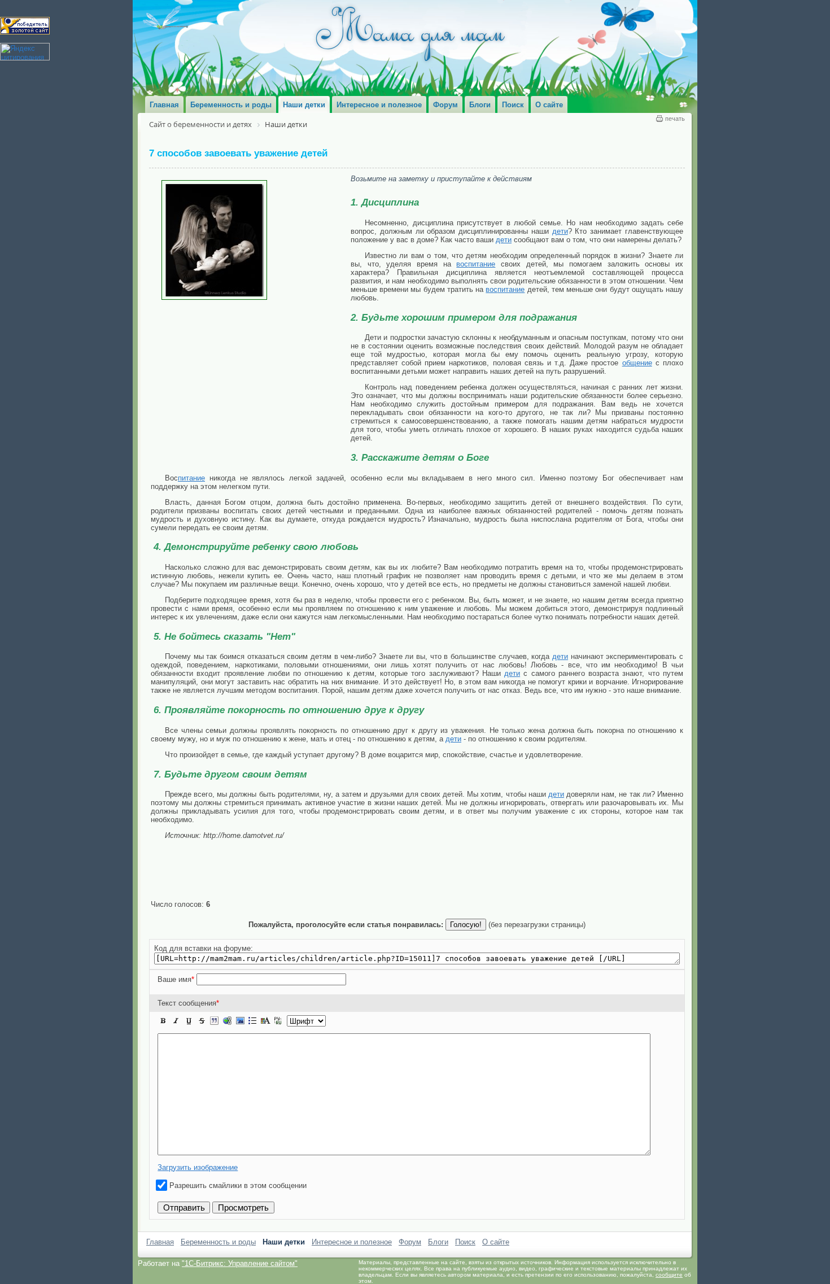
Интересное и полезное (352, 1242)
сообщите (669, 1275)
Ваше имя (176, 979)
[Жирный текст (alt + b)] (163, 1021)
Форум (410, 1242)
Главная (160, 1242)
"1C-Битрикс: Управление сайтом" (240, 1263)
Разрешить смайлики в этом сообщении (238, 1185)
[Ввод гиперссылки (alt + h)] (227, 1021)
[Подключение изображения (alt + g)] (240, 1021)
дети (560, 231)
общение (637, 363)
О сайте (495, 1242)
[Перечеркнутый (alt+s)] (201, 1021)
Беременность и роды (218, 1242)
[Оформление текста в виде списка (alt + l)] (252, 1021)
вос (462, 264)
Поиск (465, 1242)
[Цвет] (265, 1021)
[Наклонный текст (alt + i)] (176, 1021)
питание (481, 264)
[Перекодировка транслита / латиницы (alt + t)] (277, 1021)
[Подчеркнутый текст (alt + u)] (188, 1021)
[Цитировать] (214, 1021)
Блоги (438, 1242)
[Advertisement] (251, 384)
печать (675, 118)
